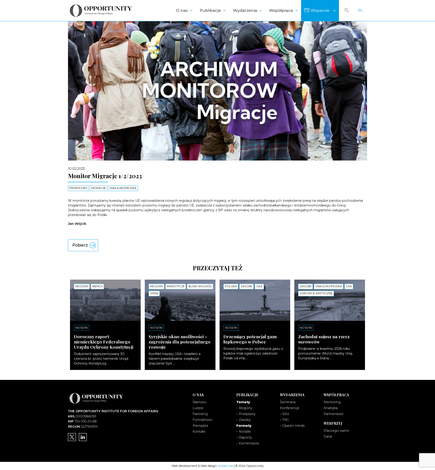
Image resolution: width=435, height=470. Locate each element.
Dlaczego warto (336, 431)
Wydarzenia (245, 10)
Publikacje (210, 10)
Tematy (243, 402)
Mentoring (332, 402)
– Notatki (243, 431)
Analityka (331, 408)
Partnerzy (200, 414)
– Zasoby (243, 420)
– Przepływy (245, 414)
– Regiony (244, 408)
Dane (328, 436)
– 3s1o (284, 414)
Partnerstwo (333, 414)
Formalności (202, 420)
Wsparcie (320, 10)
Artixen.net (225, 466)
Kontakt (199, 431)
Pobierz (80, 245)
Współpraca (281, 10)
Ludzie (198, 408)
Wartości (199, 402)
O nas (182, 10)
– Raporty (244, 437)
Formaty (243, 426)
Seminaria (287, 402)
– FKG (284, 420)
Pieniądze (200, 426)
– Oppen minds (292, 426)
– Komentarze (247, 443)
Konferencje (289, 408)
